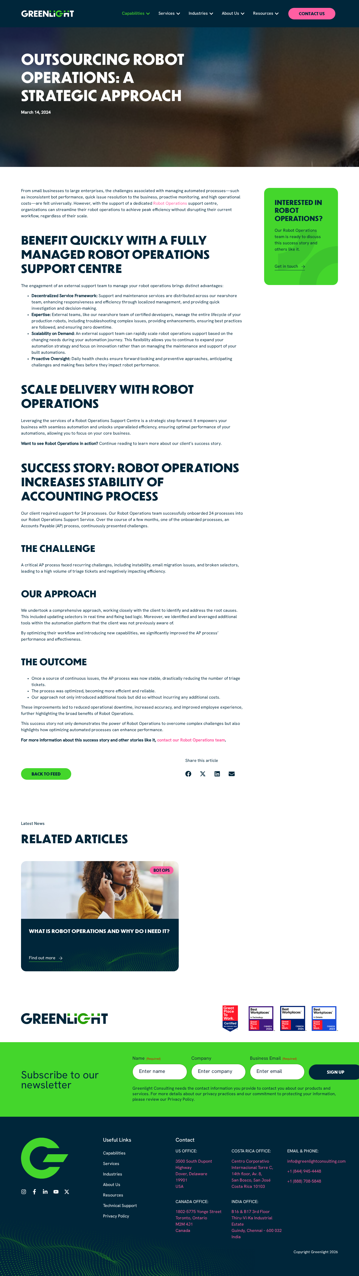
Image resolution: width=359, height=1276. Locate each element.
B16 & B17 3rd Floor (251, 1212)
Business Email (273, 1058)
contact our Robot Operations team (191, 740)
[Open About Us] (242, 13)
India (236, 1237)
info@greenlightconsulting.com (316, 1161)
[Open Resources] (277, 13)
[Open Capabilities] (148, 13)
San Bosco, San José (251, 1180)
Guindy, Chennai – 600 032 (257, 1231)
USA (179, 1187)
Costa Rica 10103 (248, 1187)
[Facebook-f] (34, 1191)
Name (146, 1058)
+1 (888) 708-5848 (304, 1181)
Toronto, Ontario (191, 1218)
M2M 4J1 (184, 1224)
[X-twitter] (66, 1191)
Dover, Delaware (191, 1174)
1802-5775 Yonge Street (199, 1212)
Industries (112, 1174)
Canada (183, 1231)
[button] (46, 774)
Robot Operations (170, 204)
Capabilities (114, 1153)
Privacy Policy (116, 1216)
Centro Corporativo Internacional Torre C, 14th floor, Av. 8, (252, 1167)
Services (111, 1164)
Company (201, 1058)
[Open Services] (178, 13)
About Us (111, 1185)
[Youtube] (56, 1191)
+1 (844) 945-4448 (304, 1171)
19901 (181, 1180)
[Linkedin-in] (45, 1191)
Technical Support (120, 1206)
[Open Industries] (211, 13)
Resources (113, 1195)
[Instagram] (23, 1191)
